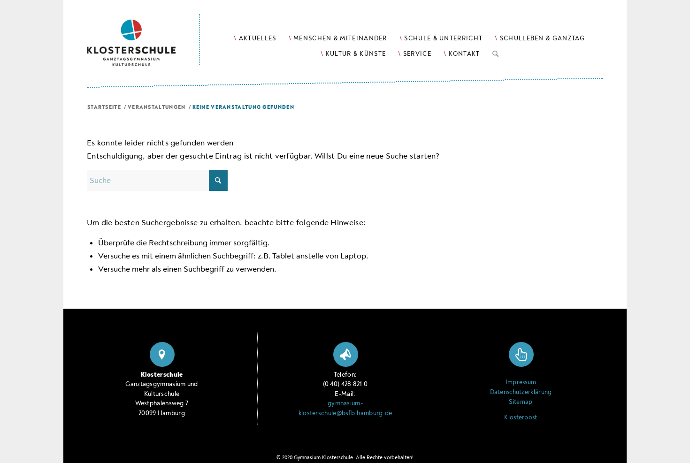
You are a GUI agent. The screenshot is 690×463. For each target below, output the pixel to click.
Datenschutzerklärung (521, 392)
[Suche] (495, 52)
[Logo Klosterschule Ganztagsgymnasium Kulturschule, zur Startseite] (143, 33)
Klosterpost (520, 417)
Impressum (521, 382)
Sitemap (520, 402)
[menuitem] (255, 38)
